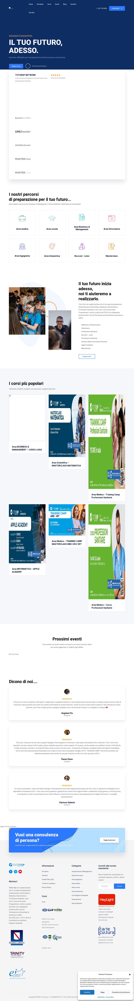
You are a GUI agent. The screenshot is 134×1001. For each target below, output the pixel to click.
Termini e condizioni (48, 883)
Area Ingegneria (22, 256)
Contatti (73, 4)
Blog (64, 4)
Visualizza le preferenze (121, 992)
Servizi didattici (77, 903)
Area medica (22, 229)
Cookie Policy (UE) (48, 879)
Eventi (57, 4)
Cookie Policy (101, 997)
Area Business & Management (82, 228)
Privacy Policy (110, 997)
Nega (102, 992)
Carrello (31, 12)
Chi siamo (40, 4)
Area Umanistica (52, 256)
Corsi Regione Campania (80, 895)
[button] (130, 974)
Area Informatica (112, 229)
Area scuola (52, 229)
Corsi (49, 4)
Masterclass (112, 256)
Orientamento (76, 899)
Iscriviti (119, 886)
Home (31, 4)
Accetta (87, 992)
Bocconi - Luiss (82, 256)
